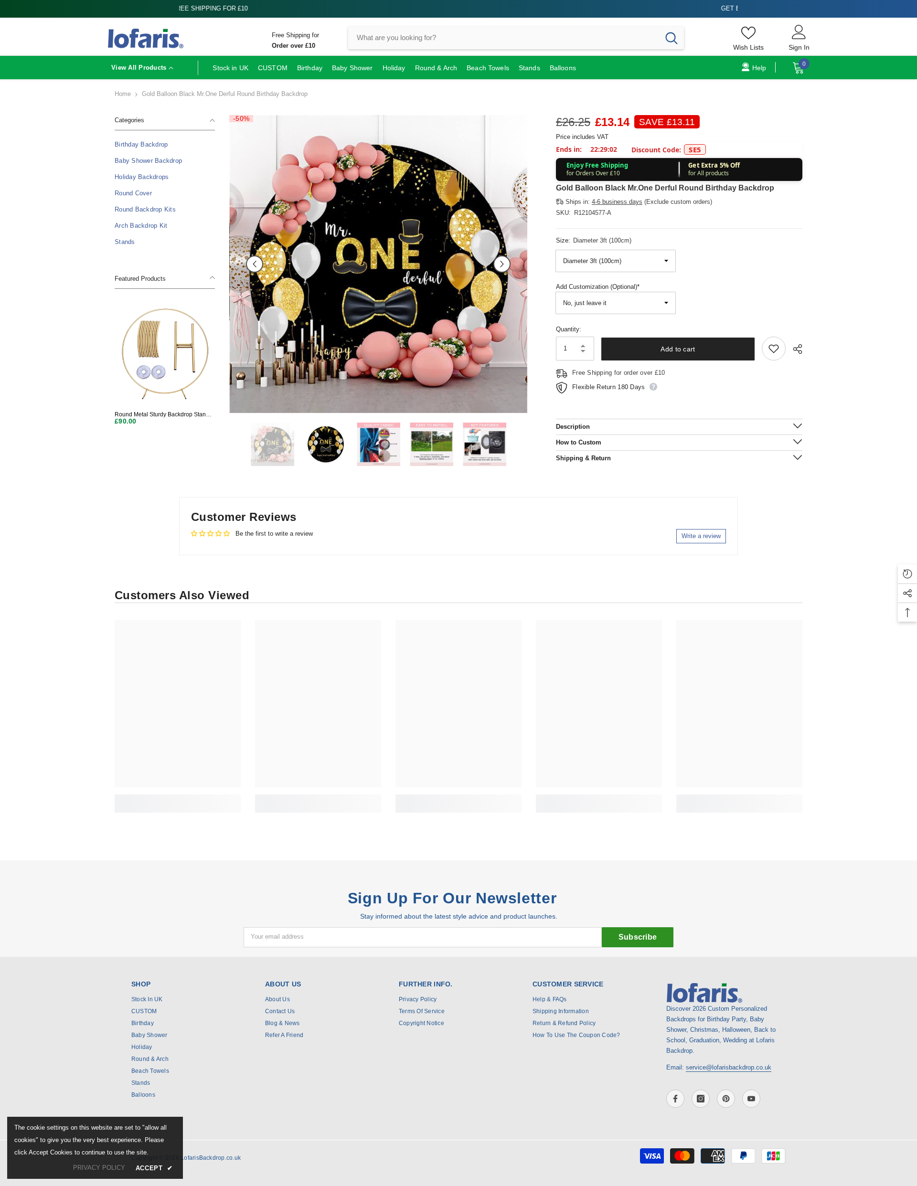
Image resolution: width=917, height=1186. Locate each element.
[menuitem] (165, 145)
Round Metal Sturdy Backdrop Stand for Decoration (162, 414)
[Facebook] (675, 1099)
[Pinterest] (726, 1099)
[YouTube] (751, 1099)
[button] (254, 264)
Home (123, 93)
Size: (593, 240)
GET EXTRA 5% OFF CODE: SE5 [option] (459, 8)
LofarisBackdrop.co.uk (211, 1157)
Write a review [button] (701, 536)
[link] (178, 798)
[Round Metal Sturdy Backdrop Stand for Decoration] (165, 353)
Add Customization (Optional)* (598, 286)
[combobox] (503, 37)
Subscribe (637, 937)
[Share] (794, 349)
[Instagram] (701, 1099)
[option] (378, 264)
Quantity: (568, 329)
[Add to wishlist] (774, 348)
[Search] (516, 37)
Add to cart (678, 349)
